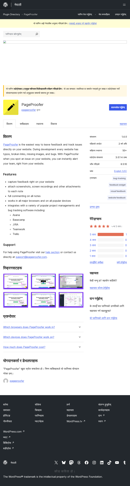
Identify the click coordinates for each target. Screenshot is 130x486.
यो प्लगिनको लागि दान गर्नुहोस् (103, 318)
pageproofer (29, 109)
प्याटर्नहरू (39, 421)
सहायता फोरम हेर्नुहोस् (100, 287)
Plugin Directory (11, 14)
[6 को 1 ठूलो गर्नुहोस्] (24, 277)
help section (53, 252)
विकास (54, 123)
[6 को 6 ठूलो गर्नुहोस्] (79, 296)
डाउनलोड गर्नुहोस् (118, 107)
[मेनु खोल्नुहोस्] (125, 4)
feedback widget (118, 185)
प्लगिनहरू (39, 415)
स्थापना (39, 123)
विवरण (9, 123)
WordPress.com (14, 431)
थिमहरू (38, 410)
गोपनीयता (7, 421)
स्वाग (102, 421)
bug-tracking (119, 178)
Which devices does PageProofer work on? (28, 337)
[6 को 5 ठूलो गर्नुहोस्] (51, 296)
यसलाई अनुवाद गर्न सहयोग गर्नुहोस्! (83, 23)
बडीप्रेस (8, 448)
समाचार (6, 410)
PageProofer (10, 144)
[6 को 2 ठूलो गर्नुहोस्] (51, 277)
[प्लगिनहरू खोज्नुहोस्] (37, 34)
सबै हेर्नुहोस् (122, 262)
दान (101, 415)
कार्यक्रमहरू (104, 410)
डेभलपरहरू (72, 415)
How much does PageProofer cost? (24, 347)
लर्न (68, 404)
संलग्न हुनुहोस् (104, 404)
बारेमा (5, 404)
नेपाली (13, 462)
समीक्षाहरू (24, 123)
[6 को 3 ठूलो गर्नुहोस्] (79, 277)
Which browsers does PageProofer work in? (29, 327)
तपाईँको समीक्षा (96, 262)
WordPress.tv (76, 421)
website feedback (117, 197)
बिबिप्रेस (8, 442)
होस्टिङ (6, 415)
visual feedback (118, 191)
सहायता (123, 123)
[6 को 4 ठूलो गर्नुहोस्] (24, 296)
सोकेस (38, 404)
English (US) (120, 171)
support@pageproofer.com (31, 257)
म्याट (7, 437)
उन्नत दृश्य (94, 206)
